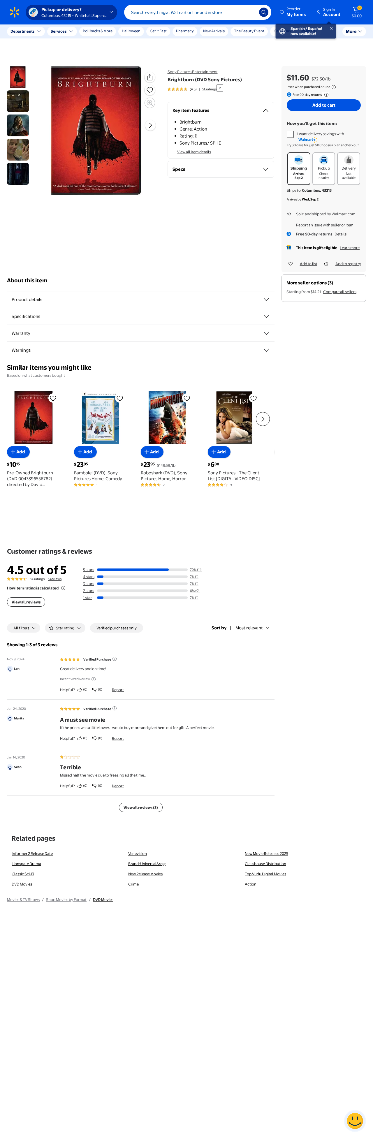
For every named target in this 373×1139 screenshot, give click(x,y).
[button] (293, 12)
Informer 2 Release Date (32, 853)
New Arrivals (214, 31)
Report (118, 689)
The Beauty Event (249, 31)
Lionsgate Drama (26, 863)
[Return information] (325, 94)
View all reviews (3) (141, 807)
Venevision (137, 853)
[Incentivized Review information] (93, 679)
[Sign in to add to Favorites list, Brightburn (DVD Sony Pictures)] (150, 90)
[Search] (263, 12)
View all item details (194, 151)
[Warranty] (266, 333)
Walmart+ (309, 31)
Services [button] (58, 31)
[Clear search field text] (250, 12)
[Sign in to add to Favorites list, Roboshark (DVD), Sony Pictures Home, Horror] (186, 398)
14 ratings (209, 89)
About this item (27, 280)
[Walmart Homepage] (14, 12)
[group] (192, 89)
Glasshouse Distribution (265, 863)
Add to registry (348, 263)
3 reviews (54, 579)
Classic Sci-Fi (23, 874)
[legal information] (333, 87)
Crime (133, 884)
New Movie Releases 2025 (266, 853)
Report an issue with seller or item (324, 225)
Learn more (350, 247)
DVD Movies (22, 884)
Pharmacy (185, 31)
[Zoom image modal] (150, 103)
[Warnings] (266, 350)
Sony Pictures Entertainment (193, 71)
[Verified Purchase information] (114, 658)
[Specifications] (266, 316)
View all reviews (26, 602)
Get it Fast (158, 31)
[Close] (107, 31)
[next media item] (150, 125)
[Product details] (266, 299)
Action (250, 884)
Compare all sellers (339, 291)
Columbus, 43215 (317, 190)
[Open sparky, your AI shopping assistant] (355, 1121)
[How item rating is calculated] (63, 588)
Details (340, 234)
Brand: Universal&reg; (147, 863)
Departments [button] (22, 31)
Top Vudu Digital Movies (265, 874)
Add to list (308, 263)
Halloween (131, 31)
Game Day (282, 31)
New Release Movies (145, 874)
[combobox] (197, 12)
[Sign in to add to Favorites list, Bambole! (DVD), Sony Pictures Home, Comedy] (119, 398)
